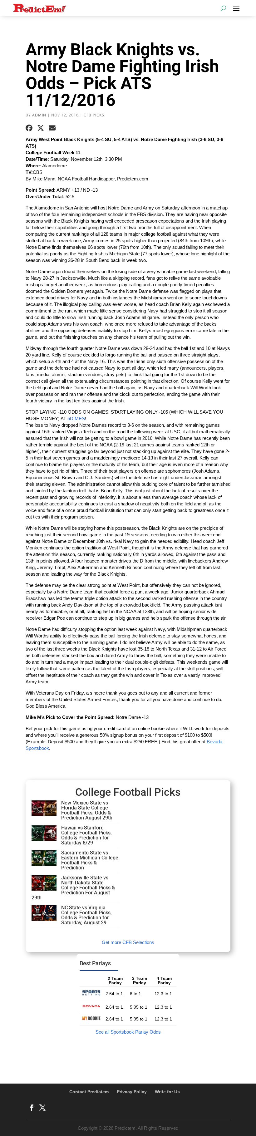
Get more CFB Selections (128, 942)
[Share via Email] (52, 128)
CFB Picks (94, 115)
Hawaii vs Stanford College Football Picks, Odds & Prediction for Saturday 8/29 (86, 835)
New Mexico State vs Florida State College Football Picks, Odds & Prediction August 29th (86, 810)
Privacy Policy (132, 1091)
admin (39, 115)
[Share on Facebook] (29, 128)
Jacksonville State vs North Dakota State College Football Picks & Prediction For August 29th (73, 888)
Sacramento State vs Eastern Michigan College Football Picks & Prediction (89, 860)
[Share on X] (40, 128)
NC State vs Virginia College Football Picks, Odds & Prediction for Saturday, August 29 (86, 915)
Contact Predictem (89, 1091)
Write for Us (167, 1091)
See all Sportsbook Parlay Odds (128, 1032)
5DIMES (76, 418)
